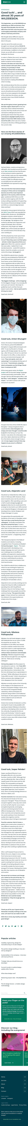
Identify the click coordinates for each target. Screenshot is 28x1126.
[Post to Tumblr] (18, 926)
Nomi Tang (7, 212)
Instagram (10, 1098)
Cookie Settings (5, 1105)
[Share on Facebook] (2, 926)
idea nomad (8, 171)
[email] (12, 926)
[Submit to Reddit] (15, 926)
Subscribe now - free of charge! (12, 1019)
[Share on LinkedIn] (8, 926)
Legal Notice (14, 1105)
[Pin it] (21, 926)
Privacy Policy (23, 1105)
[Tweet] (5, 926)
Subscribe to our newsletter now (12, 1119)
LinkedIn (3, 1098)
